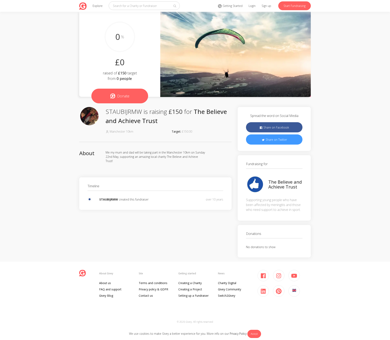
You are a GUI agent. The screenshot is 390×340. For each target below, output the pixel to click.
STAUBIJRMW (108, 199)
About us (105, 283)
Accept (254, 334)
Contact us (146, 296)
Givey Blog (106, 296)
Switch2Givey (226, 296)
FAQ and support (110, 289)
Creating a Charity (190, 283)
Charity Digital (227, 283)
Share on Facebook (276, 127)
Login (252, 6)
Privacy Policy (238, 334)
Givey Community (229, 289)
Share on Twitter (276, 140)
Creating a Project (190, 289)
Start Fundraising (295, 6)
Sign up (266, 6)
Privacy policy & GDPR (153, 289)
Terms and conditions (153, 283)
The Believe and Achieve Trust (285, 184)
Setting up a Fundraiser (193, 296)
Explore (98, 6)
